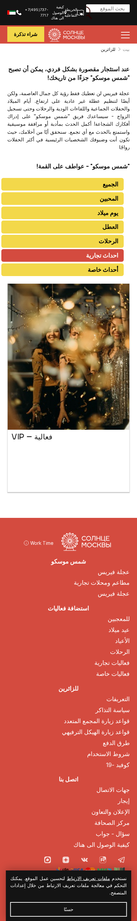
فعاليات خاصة (113, 673)
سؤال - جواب (113, 833)
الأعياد (122, 640)
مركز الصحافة (112, 822)
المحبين (109, 198)
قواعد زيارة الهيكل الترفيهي (96, 731)
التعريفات (118, 698)
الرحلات (108, 240)
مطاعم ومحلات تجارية (102, 582)
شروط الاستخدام (108, 753)
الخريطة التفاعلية (73, 12)
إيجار (124, 800)
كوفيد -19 (118, 764)
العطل (110, 226)
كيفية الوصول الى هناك (57, 12)
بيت (126, 49)
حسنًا (68, 909)
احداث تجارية (102, 255)
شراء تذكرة (26, 34)
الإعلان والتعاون (110, 811)
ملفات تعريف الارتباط (88, 878)
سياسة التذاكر (112, 709)
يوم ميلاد (107, 212)
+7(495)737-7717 (36, 12)
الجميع (110, 184)
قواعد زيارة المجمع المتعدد (97, 720)
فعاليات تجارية (112, 662)
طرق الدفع (116, 742)
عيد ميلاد (119, 629)
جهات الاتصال (113, 789)
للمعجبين (119, 618)
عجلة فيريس (114, 571)
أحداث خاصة (103, 269)
